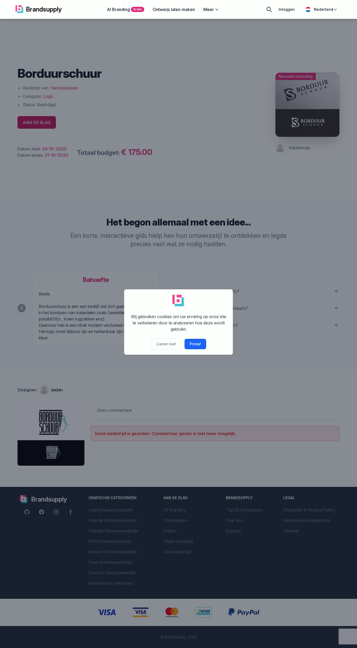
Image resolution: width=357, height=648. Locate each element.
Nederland (323, 9)
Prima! (195, 344)
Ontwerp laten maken (174, 9)
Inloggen (287, 9)
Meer (208, 9)
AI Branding (124, 9)
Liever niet (166, 344)
